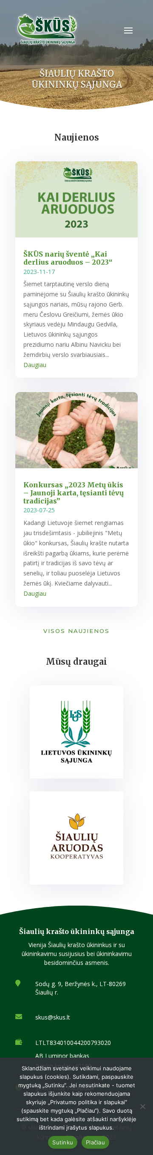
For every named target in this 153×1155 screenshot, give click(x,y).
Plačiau (95, 1142)
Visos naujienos (76, 630)
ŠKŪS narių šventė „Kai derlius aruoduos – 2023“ (68, 258)
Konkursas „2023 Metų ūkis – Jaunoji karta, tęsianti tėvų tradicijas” (73, 493)
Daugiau (34, 365)
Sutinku (62, 1142)
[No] (142, 1106)
